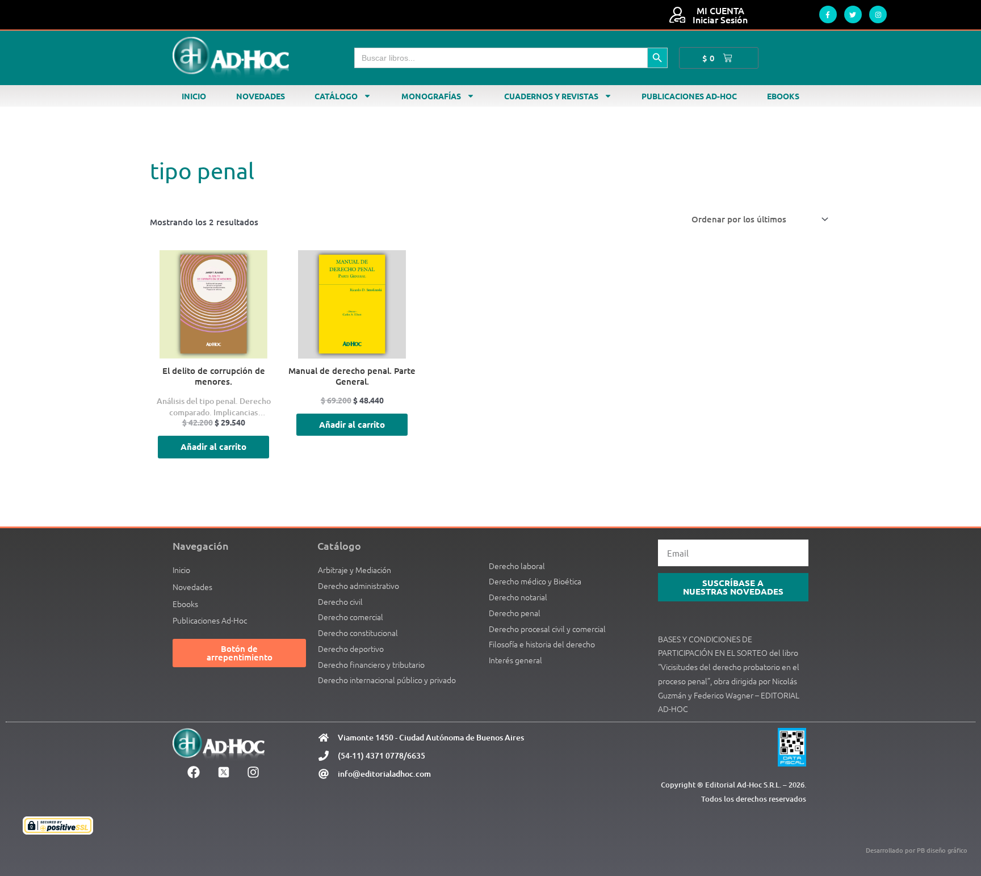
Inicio (194, 96)
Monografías (431, 96)
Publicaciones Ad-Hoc (689, 96)
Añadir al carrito (213, 446)
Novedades (260, 96)
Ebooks (783, 96)
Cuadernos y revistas (551, 96)
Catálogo (336, 96)
